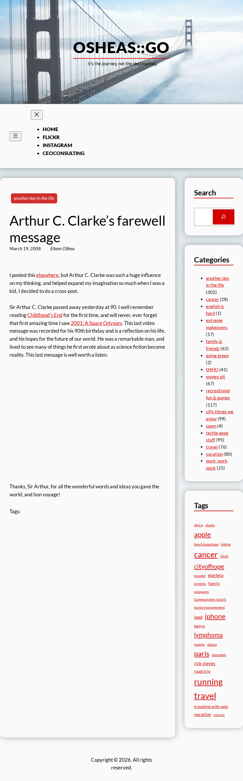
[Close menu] (37, 115)
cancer (212, 299)
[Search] (223, 216)
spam (211, 425)
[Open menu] (15, 136)
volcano (219, 715)
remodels (219, 655)
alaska (210, 525)
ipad (198, 617)
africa (198, 525)
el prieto (200, 584)
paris (201, 653)
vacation (214, 454)
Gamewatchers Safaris (210, 599)
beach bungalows (206, 544)
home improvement (209, 607)
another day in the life (34, 198)
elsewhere (47, 275)
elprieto (215, 575)
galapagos (201, 592)
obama (212, 644)
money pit (215, 376)
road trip (202, 671)
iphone (215, 616)
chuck (224, 556)
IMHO (212, 369)
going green (217, 355)
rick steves (204, 663)
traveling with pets (211, 706)
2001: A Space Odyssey (96, 323)
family (214, 583)
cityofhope (209, 566)
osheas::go (121, 47)
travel (212, 447)
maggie (199, 644)
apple (202, 534)
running (208, 682)
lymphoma (208, 635)
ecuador (200, 576)
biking (226, 544)
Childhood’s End (45, 315)
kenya (199, 625)
